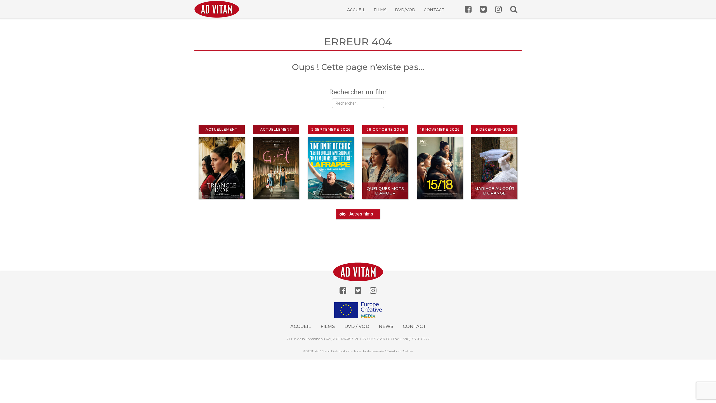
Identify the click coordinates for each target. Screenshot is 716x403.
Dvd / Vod (356, 326)
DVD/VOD (405, 9)
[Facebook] (343, 291)
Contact (434, 9)
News (386, 326)
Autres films (360, 214)
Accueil (356, 9)
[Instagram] (373, 291)
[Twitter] (358, 291)
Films (380, 9)
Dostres (407, 351)
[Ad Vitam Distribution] (219, 13)
